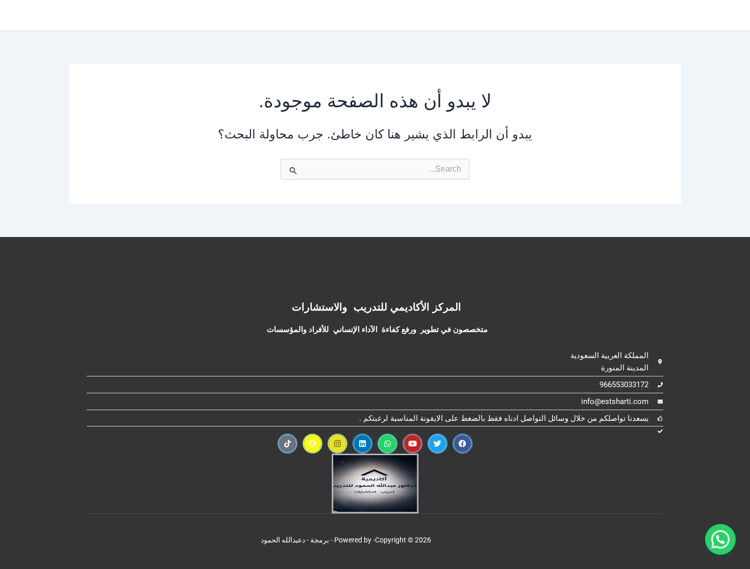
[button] (720, 539)
